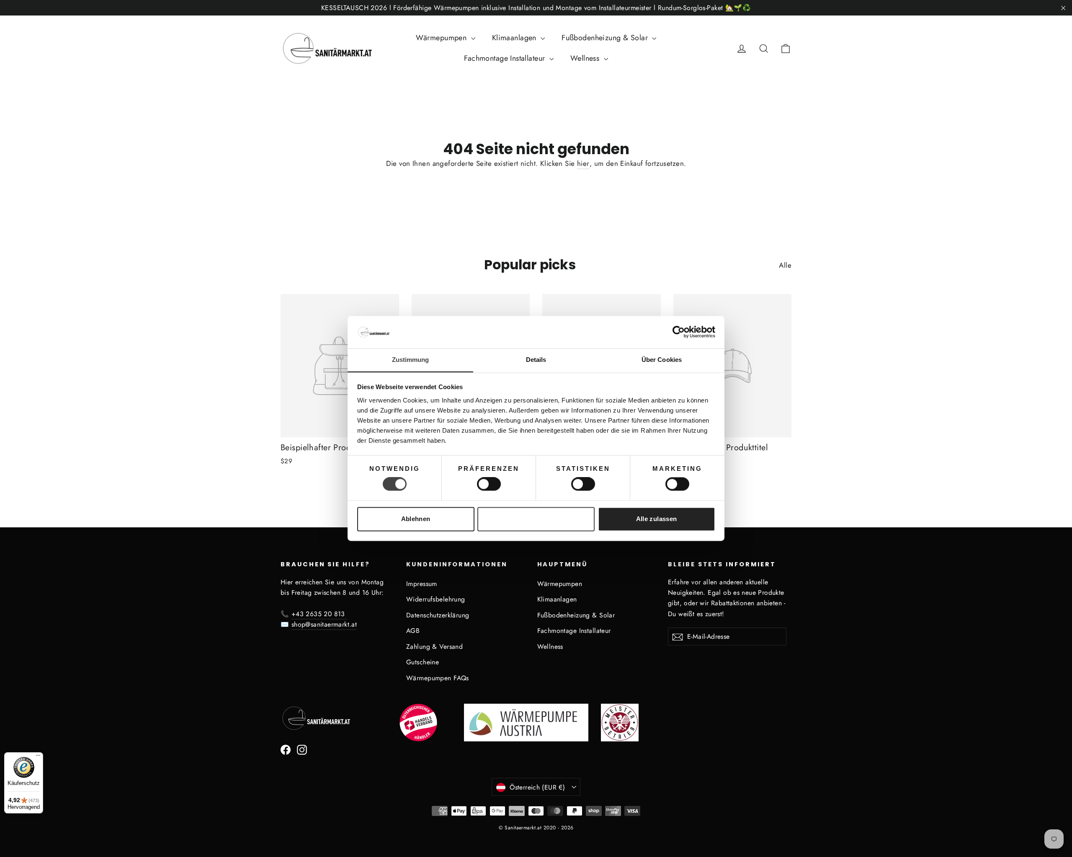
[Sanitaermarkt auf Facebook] (286, 749)
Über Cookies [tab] (662, 359)
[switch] (489, 484)
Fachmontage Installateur (505, 58)
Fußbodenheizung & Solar (606, 37)
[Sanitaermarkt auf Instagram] (302, 749)
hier (583, 163)
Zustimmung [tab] (410, 359)
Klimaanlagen (515, 37)
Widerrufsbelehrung (435, 599)
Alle (785, 265)
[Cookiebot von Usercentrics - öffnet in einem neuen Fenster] (678, 332)
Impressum (421, 584)
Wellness (586, 58)
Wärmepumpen (442, 37)
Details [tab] (536, 359)
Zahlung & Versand (434, 646)
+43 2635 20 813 (319, 614)
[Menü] (38, 757)
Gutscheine (422, 662)
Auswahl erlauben (536, 518)
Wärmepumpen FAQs (437, 678)
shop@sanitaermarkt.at (324, 624)
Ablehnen (415, 518)
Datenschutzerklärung (437, 615)
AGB (413, 630)
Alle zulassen (656, 518)
